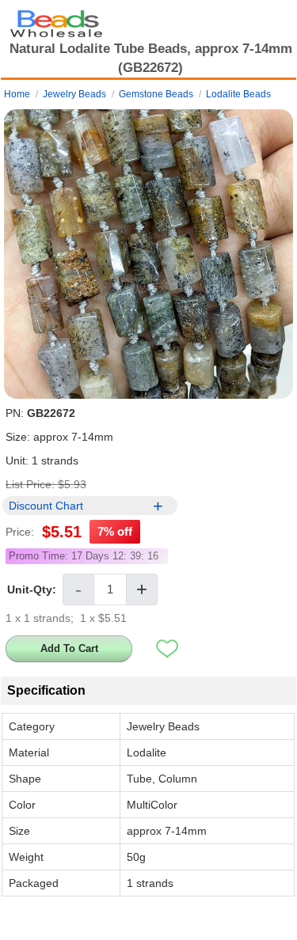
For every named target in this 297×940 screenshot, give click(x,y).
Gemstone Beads (156, 94)
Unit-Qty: (31, 589)
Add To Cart (69, 648)
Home (17, 94)
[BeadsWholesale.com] (56, 20)
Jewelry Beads (74, 94)
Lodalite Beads (238, 94)
